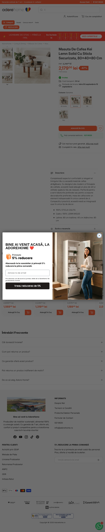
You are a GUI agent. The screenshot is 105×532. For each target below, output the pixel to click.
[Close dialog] (99, 235)
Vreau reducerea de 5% (27, 285)
